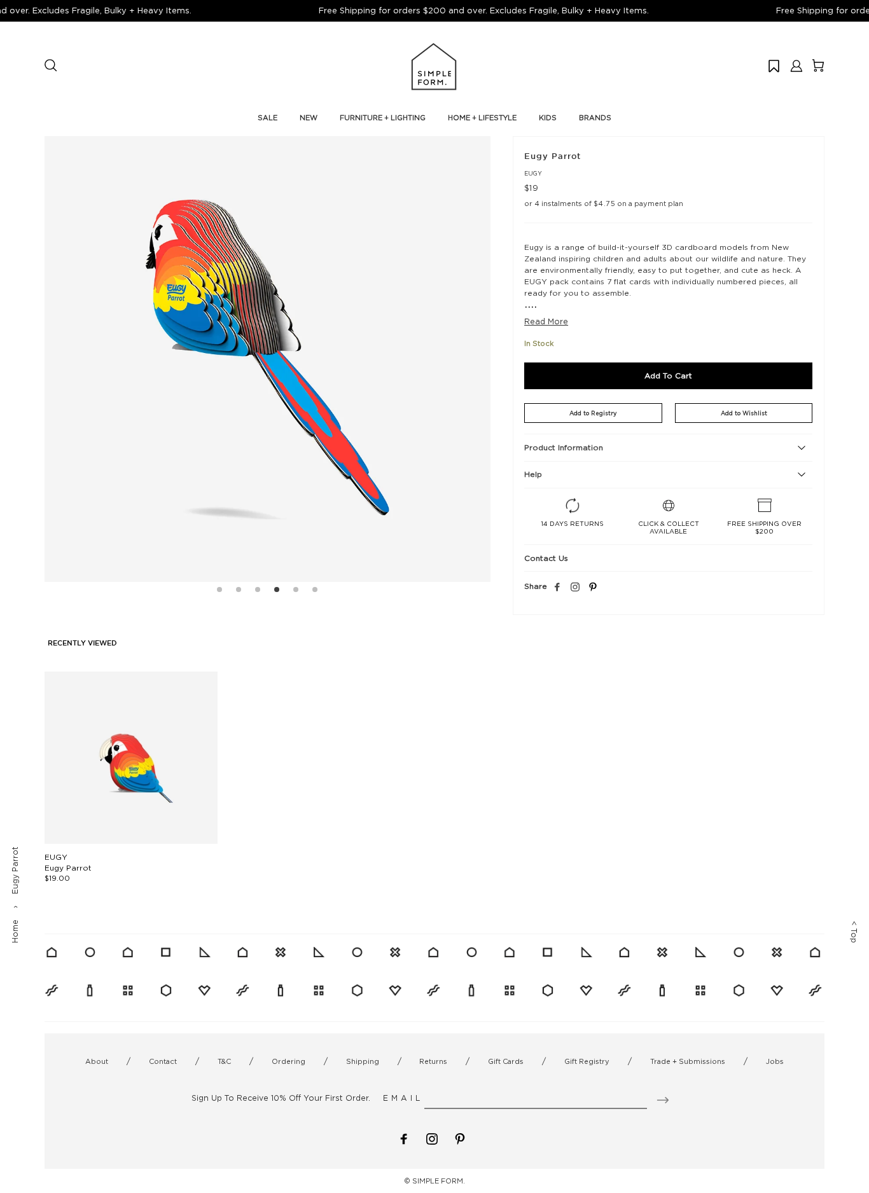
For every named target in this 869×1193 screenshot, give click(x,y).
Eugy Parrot (68, 867)
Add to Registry (592, 413)
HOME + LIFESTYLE (482, 117)
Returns (433, 1061)
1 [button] (219, 591)
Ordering (288, 1061)
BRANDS (595, 117)
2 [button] (238, 591)
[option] (267, 359)
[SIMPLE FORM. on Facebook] (404, 1138)
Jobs (775, 1061)
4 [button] (276, 591)
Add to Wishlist (744, 413)
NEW (308, 117)
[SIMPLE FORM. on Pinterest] (460, 1138)
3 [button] (257, 591)
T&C (224, 1061)
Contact (163, 1061)
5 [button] (295, 591)
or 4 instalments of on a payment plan (603, 203)
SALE (267, 117)
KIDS (548, 117)
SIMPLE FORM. (438, 1180)
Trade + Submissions (687, 1061)
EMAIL (403, 1098)
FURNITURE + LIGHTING (383, 117)
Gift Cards (506, 1061)
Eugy (533, 173)
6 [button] (315, 591)
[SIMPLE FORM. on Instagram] (575, 587)
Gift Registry (586, 1061)
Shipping (362, 1061)
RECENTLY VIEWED (82, 643)
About (96, 1061)
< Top (854, 932)
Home (15, 931)
